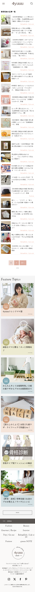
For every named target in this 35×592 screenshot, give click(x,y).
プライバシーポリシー (26, 568)
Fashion (8, 526)
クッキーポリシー (8, 570)
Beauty (26, 526)
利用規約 (4, 568)
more (17, 512)
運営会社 (10, 572)
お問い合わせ (24, 563)
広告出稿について (17, 565)
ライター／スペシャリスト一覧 (22, 570)
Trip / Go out (8, 535)
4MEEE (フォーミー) (20, 572)
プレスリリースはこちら (12, 563)
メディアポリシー (13, 568)
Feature (8, 541)
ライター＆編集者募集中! (17, 574)
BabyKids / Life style (26, 536)
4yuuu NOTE (26, 541)
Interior (26, 530)
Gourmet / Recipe (8, 530)
